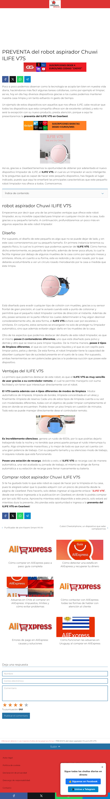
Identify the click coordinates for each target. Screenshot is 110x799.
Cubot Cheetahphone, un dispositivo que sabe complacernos (83, 527)
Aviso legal (8, 758)
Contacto (7, 788)
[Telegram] (27, 79)
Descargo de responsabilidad (16, 780)
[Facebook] (5, 79)
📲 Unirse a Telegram (83, 789)
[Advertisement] (55, 28)
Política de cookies (11, 765)
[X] (13, 79)
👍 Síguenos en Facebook (83, 781)
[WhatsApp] (20, 79)
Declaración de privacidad (15, 773)
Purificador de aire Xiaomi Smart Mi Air (23, 527)
